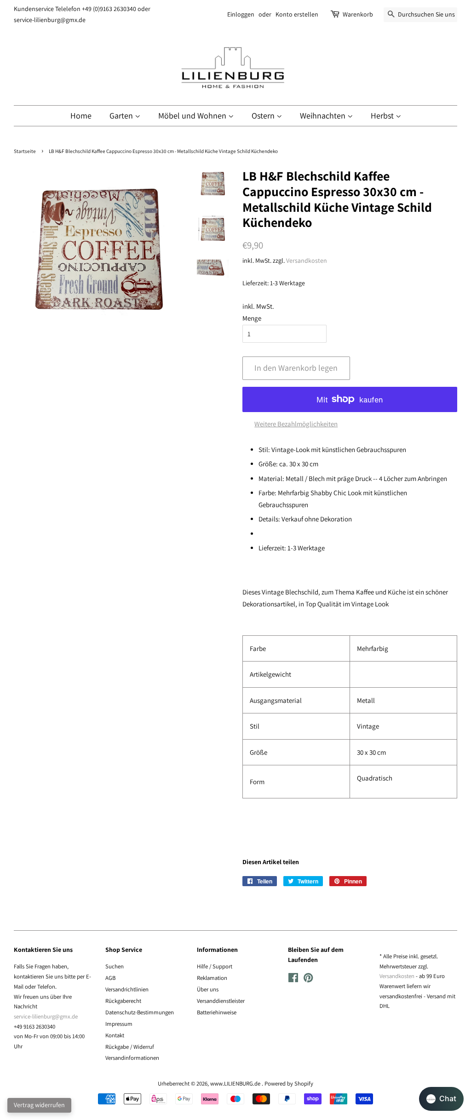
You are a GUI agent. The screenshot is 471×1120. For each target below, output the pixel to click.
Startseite (25, 151)
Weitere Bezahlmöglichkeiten (296, 423)
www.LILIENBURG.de (236, 1083)
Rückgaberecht (123, 1001)
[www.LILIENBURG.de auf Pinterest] (308, 980)
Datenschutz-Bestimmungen (139, 1012)
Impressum (118, 1024)
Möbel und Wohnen (193, 115)
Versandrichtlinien (127, 989)
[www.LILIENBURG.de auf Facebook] (293, 980)
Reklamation (212, 978)
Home (81, 115)
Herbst (383, 115)
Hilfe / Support (214, 966)
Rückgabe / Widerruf (129, 1047)
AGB (110, 978)
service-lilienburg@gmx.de (46, 1016)
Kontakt (114, 1035)
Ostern (264, 115)
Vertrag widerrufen (39, 1105)
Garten (122, 115)
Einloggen (240, 14)
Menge (251, 318)
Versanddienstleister (221, 1001)
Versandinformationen (132, 1058)
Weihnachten (323, 115)
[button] (441, 1099)
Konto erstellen (297, 14)
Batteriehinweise (216, 1012)
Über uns (207, 989)
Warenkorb (358, 14)
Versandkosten (306, 260)
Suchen (114, 966)
